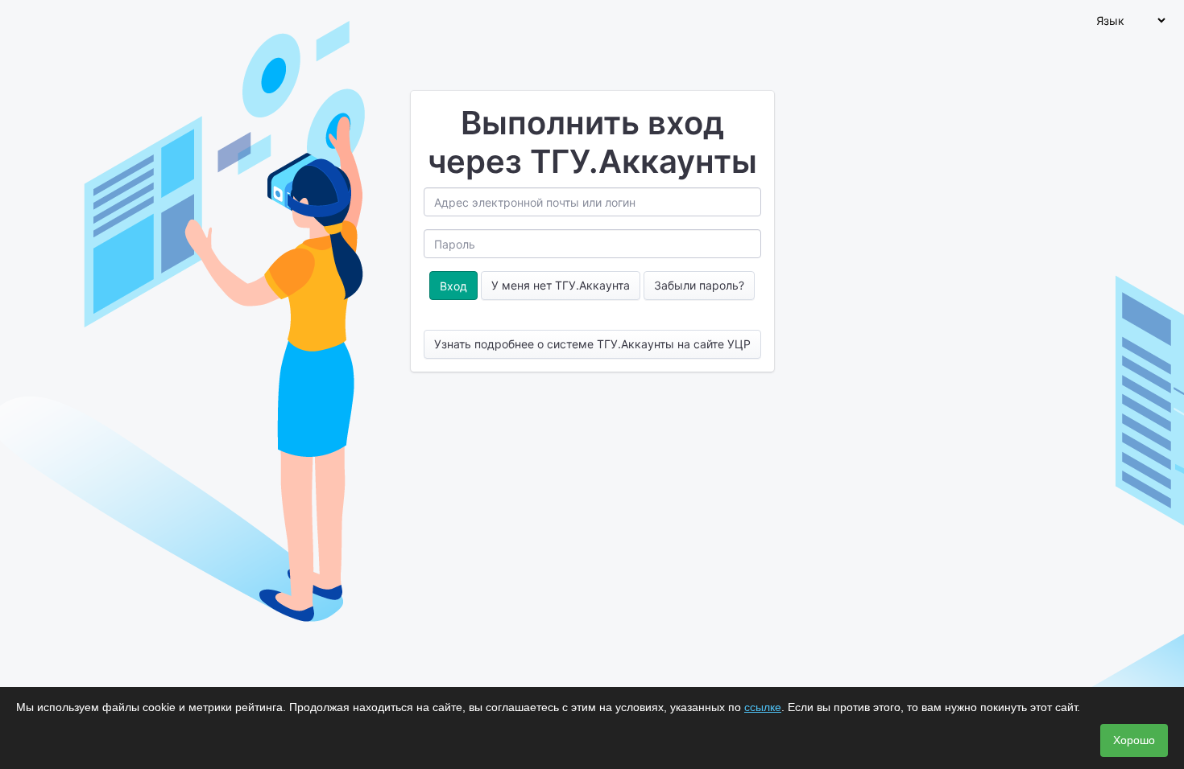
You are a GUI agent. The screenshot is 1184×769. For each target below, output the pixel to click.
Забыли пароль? (699, 285)
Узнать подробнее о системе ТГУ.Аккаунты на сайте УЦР (592, 344)
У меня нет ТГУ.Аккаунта (560, 285)
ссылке (762, 707)
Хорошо (1134, 740)
